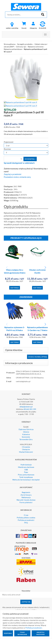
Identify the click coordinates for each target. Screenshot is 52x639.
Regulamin (26, 492)
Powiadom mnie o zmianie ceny (17, 177)
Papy (26, 472)
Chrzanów (26, 447)
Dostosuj (8, 633)
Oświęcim (26, 449)
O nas (26, 515)
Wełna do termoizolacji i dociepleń (26, 480)
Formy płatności (26, 502)
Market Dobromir (26, 452)
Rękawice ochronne (35, 47)
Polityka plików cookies (26, 517)
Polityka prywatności (26, 520)
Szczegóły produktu (24, 44)
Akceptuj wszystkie (40, 633)
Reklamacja (26, 497)
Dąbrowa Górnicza (26, 429)
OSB (26, 470)
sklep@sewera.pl (26, 407)
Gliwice (26, 432)
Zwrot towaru (26, 495)
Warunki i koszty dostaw (26, 500)
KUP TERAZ (14, 288)
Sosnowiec (26, 437)
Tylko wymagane (22, 633)
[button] (45, 267)
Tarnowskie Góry (26, 439)
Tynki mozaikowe (26, 477)
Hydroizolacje (26, 465)
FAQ (26, 523)
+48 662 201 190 (29, 409)
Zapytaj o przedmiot (12, 174)
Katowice (26, 434)
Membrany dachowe (26, 467)
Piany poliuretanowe (26, 475)
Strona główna (9, 44)
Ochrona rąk (21, 47)
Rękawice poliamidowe (13, 49)
